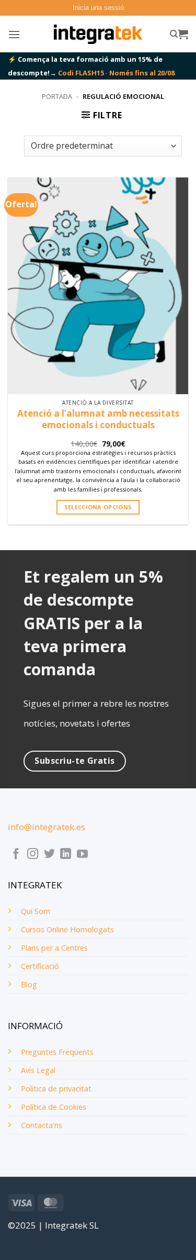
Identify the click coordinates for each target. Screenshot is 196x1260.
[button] (98, 8)
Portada (57, 96)
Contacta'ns (41, 1125)
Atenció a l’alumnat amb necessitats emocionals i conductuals (98, 419)
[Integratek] (98, 34)
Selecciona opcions (98, 507)
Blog (29, 984)
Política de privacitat (56, 1089)
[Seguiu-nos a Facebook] (15, 855)
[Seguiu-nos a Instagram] (32, 855)
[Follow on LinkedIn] (65, 855)
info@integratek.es (46, 827)
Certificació (40, 966)
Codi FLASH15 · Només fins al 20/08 (116, 72)
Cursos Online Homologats (67, 929)
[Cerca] (174, 34)
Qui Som (35, 911)
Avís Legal (38, 1070)
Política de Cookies (53, 1107)
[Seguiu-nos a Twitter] (49, 855)
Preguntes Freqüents (57, 1052)
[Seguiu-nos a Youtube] (82, 855)
